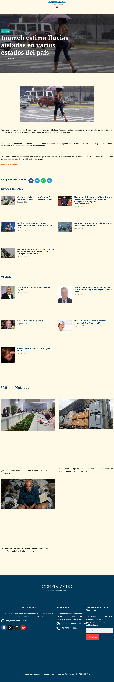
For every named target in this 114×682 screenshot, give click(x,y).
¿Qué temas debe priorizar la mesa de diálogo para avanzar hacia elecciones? (35, 198)
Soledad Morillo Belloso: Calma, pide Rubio (33, 349)
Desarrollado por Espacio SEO (97, 648)
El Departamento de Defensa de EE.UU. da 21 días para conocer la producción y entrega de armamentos (35, 251)
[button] (57, 7)
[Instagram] (17, 627)
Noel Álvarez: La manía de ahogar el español (33, 288)
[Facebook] (4, 627)
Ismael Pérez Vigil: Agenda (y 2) (31, 321)
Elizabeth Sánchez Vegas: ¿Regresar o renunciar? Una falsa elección (90, 322)
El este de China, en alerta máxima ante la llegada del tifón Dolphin (93, 224)
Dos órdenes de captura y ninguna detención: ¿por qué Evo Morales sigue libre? (34, 225)
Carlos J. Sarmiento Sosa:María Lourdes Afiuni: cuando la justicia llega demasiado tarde (93, 289)
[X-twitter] (10, 627)
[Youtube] (23, 627)
